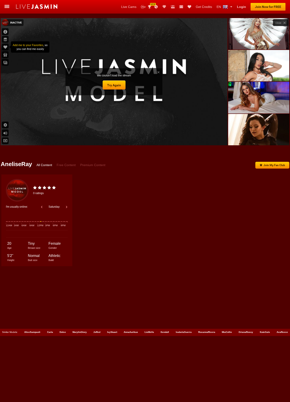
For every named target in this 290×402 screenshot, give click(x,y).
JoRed (96, 332)
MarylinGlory (79, 332)
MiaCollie (227, 332)
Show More (258, 137)
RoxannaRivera (206, 332)
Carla (50, 332)
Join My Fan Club (274, 165)
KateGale (265, 332)
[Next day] (66, 207)
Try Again (114, 85)
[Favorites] (189, 7)
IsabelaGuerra (184, 332)
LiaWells (149, 332)
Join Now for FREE (268, 7)
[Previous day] (42, 207)
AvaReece (282, 332)
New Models (143, 7)
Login (241, 7)
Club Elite (164, 7)
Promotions (156, 7)
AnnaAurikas (131, 332)
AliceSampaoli (32, 332)
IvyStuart (112, 332)
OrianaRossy (246, 332)
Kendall (165, 332)
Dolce (63, 332)
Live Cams (128, 7)
